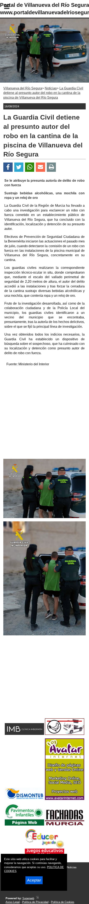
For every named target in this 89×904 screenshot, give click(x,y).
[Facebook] (8, 167)
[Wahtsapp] (29, 167)
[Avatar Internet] (64, 799)
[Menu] (3, 7)
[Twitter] (18, 167)
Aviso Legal (13, 902)
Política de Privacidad (35, 902)
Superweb (28, 898)
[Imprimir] (51, 167)
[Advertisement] (44, 414)
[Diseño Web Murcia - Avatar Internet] (37, 898)
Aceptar (34, 880)
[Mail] (40, 167)
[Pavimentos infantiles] (24, 824)
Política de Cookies (62, 902)
